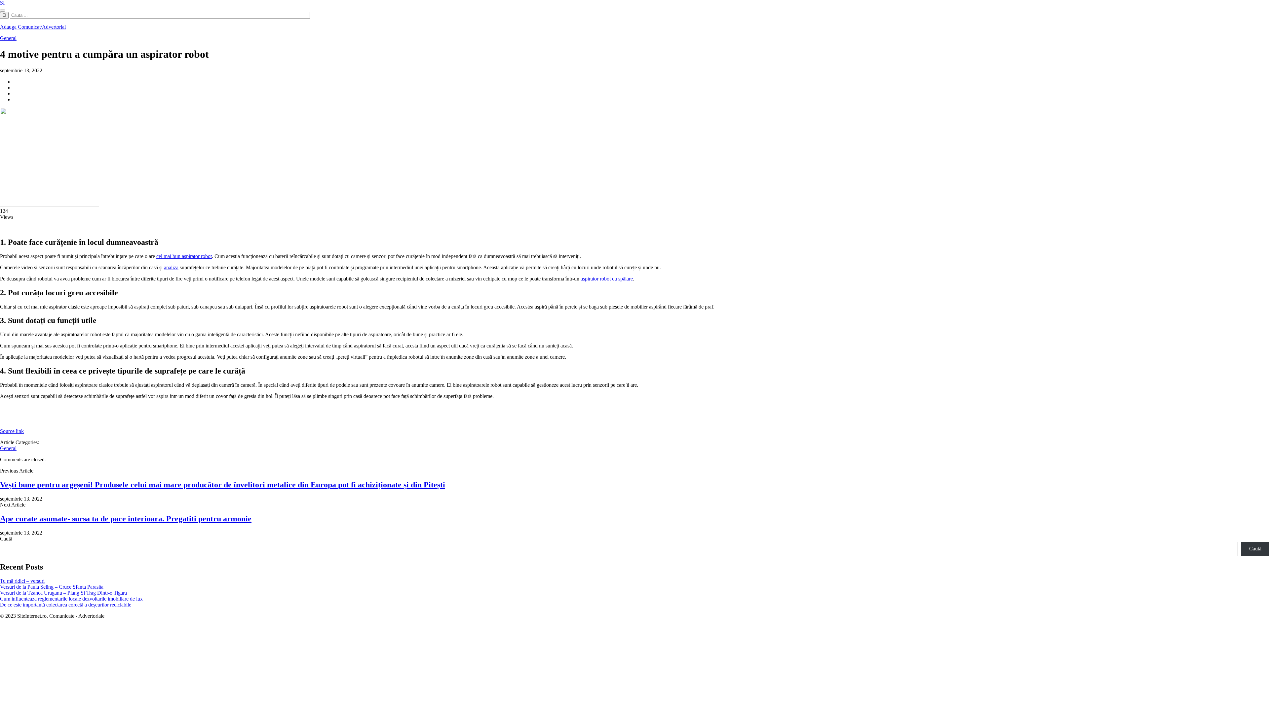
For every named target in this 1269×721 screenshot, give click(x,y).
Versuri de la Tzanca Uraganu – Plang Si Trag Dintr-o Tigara (63, 593)
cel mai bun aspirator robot (184, 256)
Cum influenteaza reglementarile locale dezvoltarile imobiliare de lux (71, 599)
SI (2, 3)
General (8, 38)
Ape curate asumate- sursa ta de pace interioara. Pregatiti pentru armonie (125, 518)
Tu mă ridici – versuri (22, 581)
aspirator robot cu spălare (607, 278)
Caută (6, 538)
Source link (12, 431)
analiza (171, 267)
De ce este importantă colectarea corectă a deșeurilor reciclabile (65, 604)
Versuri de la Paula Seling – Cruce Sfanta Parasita (51, 587)
